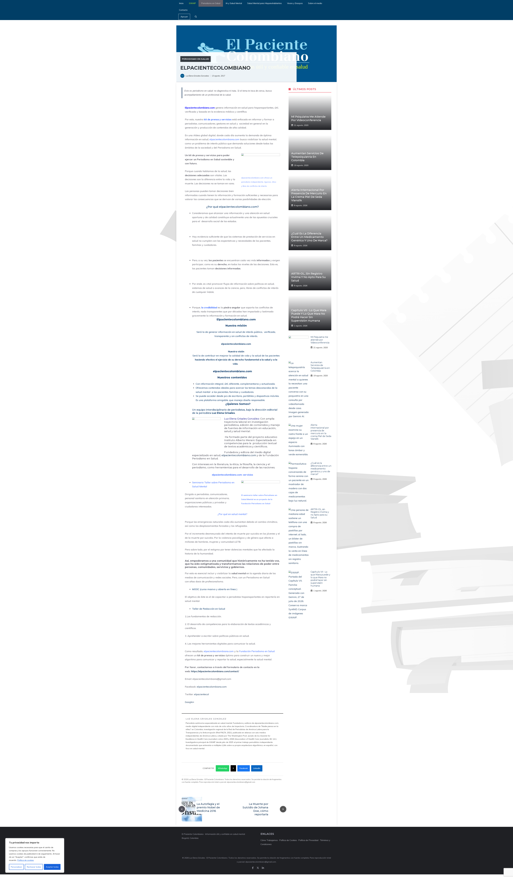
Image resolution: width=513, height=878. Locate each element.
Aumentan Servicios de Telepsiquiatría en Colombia (307, 157)
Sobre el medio (315, 3)
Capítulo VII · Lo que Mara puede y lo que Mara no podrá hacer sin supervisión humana (320, 579)
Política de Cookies (288, 840)
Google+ (190, 702)
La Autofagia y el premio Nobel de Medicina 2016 (208, 807)
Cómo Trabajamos (269, 840)
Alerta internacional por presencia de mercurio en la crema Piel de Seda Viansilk (321, 432)
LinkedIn (256, 768)
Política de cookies (25, 860)
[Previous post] (182, 809)
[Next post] (283, 809)
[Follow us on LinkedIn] (263, 868)
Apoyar (184, 16)
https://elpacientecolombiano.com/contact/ (215, 671)
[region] (34, 855)
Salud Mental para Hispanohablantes (264, 3)
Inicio (181, 3)
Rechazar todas (34, 867)
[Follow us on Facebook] (253, 868)
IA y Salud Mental (234, 3)
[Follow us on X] (258, 868)
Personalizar (16, 867)
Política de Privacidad (308, 840)
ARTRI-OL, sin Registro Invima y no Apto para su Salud (308, 277)
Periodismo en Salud (210, 3)
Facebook (244, 768)
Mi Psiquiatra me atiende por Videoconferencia (320, 340)
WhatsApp (222, 768)
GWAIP (192, 3)
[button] (195, 16)
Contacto (183, 10)
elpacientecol (201, 694)
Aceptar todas (52, 867)
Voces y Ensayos (295, 3)
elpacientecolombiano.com (238, 455)
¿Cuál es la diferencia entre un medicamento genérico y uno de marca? (309, 237)
